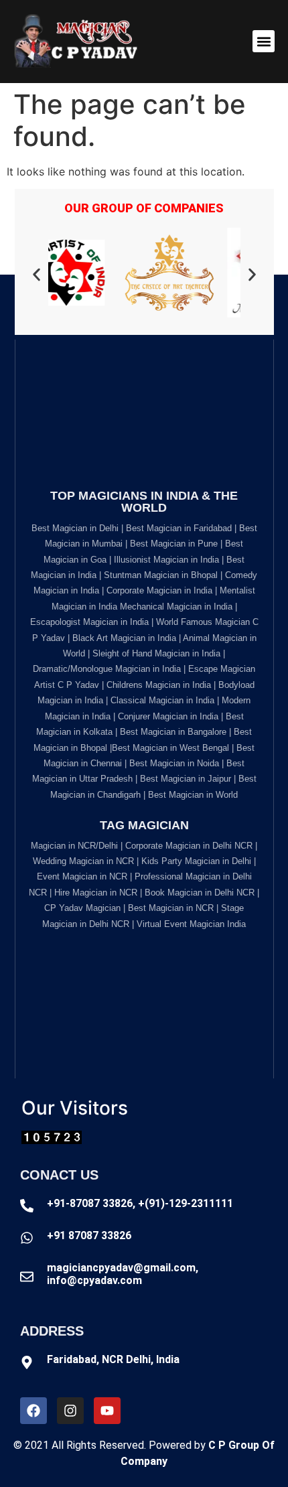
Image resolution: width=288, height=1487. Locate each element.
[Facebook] (33, 1410)
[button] (264, 41)
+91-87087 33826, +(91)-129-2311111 (140, 1203)
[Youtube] (107, 1410)
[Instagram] (70, 1410)
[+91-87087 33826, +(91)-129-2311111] (26, 1205)
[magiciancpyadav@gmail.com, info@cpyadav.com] (26, 1276)
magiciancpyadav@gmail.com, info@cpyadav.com (122, 1274)
